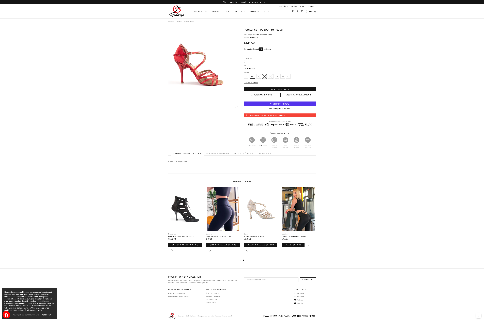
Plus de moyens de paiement (280, 109)
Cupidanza (179, 11)
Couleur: (248, 58)
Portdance (172, 234)
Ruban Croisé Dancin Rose (254, 236)
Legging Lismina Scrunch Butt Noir (218, 236)
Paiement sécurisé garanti (280, 121)
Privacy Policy (211, 302)
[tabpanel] (261, 223)
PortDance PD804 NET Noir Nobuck (181, 236)
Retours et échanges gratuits (178, 296)
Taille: (247, 72)
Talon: (247, 65)
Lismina (209, 234)
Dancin (246, 234)
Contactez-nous (212, 299)
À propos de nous (212, 293)
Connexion (293, 6)
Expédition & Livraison (176, 293)
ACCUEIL (171, 21)
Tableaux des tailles (213, 296)
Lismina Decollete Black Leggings (294, 236)
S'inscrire (282, 6)
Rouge (245, 61)
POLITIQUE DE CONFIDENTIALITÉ (26, 315)
